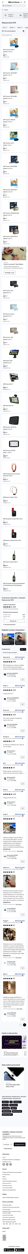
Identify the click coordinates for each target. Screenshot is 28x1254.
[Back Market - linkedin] (3, 1164)
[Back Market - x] (10, 1164)
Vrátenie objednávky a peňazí (9, 1181)
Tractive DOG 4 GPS (11, 908)
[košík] (24, 2)
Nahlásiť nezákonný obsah (8, 1219)
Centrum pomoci (6, 1183)
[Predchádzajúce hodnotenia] (20, 1024)
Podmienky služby (6, 1205)
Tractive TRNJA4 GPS (11, 1012)
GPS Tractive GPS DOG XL (12, 673)
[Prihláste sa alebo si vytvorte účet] (21, 2)
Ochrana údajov (6, 1209)
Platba (4, 1176)
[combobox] (5, 27)
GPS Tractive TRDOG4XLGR (13, 697)
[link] (10, 273)
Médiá (4, 1231)
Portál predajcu (6, 1174)
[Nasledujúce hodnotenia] (24, 1024)
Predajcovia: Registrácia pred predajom (12, 1172)
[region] (14, 639)
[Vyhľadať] (3, 5)
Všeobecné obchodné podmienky (10, 1207)
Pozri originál (20, 851)
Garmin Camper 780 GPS (12, 855)
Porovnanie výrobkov (7, 1187)
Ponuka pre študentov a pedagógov (11, 1159)
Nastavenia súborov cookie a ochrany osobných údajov (11, 1212)
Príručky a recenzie (7, 1185)
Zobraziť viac (6, 849)
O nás (3, 1157)
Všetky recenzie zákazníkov (9, 1190)
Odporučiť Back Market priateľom (10, 1197)
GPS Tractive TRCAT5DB (12, 724)
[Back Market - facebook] (7, 1164)
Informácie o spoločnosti (8, 1217)
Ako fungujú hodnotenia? (10, 624)
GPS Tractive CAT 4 (11, 750)
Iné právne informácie (7, 1215)
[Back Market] (14, 2)
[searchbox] (15, 5)
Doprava (4, 1179)
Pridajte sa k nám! (6, 1161)
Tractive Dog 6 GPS (11, 961)
